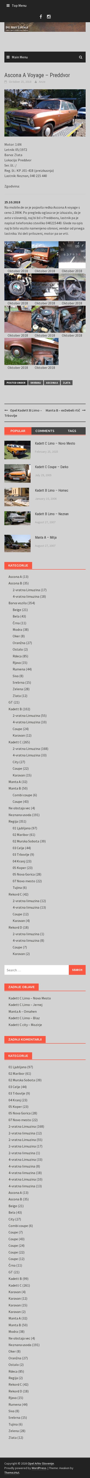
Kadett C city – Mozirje (25, 1024)
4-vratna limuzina (26, 596)
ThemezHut (11, 1473)
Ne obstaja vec (19, 808)
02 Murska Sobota (26, 841)
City (16, 762)
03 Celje (18, 848)
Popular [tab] (17, 431)
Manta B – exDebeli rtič (63, 410)
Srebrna (18, 682)
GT (11, 702)
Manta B (15, 788)
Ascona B (15, 583)
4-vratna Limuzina (26, 722)
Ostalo (18, 649)
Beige (17, 609)
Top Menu (19, 5)
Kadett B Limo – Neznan (52, 514)
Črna (16, 623)
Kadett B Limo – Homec (51, 490)
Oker (16, 636)
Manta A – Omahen (23, 1011)
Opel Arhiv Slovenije (41, 1463)
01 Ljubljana (22, 828)
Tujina (17, 887)
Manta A (15, 781)
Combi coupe (22, 795)
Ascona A (52, 382)
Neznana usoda (20, 815)
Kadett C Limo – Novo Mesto (55, 443)
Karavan (19, 735)
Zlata (66, 382)
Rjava (17, 662)
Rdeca (17, 656)
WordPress (39, 1468)
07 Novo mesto (24, 881)
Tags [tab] (72, 431)
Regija (13, 821)
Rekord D (15, 927)
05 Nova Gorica (24, 874)
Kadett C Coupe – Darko (51, 467)
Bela (16, 616)
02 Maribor (21, 834)
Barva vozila (18, 603)
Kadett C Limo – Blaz (24, 1018)
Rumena (19, 669)
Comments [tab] (44, 431)
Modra (17, 629)
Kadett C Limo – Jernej (25, 1004)
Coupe (17, 729)
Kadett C (15, 742)
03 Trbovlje (21, 854)
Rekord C (15, 894)
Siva (16, 676)
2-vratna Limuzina (26, 590)
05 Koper (19, 868)
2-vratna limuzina (26, 901)
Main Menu (20, 57)
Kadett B (15, 709)
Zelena (18, 689)
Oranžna (19, 643)
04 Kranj (35, 382)
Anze (42, 82)
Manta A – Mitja (46, 537)
